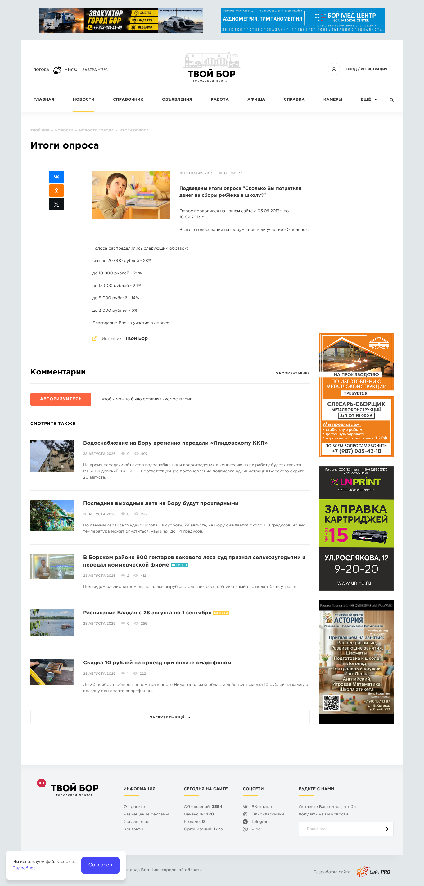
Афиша (256, 100)
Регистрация (374, 69)
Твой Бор (136, 339)
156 (144, 514)
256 (144, 623)
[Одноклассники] (56, 190)
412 (143, 575)
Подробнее (24, 868)
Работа (220, 100)
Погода (41, 69)
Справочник (128, 100)
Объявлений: (203, 807)
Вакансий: (199, 814)
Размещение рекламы (146, 814)
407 (144, 454)
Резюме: (194, 822)
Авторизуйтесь (61, 399)
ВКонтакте (262, 807)
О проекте (134, 807)
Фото (223, 613)
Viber (256, 829)
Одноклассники (267, 814)
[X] (56, 204)
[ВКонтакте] (56, 177)
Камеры (332, 100)
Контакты (133, 829)
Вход (351, 69)
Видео (181, 565)
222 (143, 673)
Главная (44, 100)
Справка (294, 100)
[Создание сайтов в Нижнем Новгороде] (373, 872)
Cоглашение (136, 822)
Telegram (260, 822)
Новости (83, 100)
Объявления (177, 100)
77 (240, 173)
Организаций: (203, 829)
